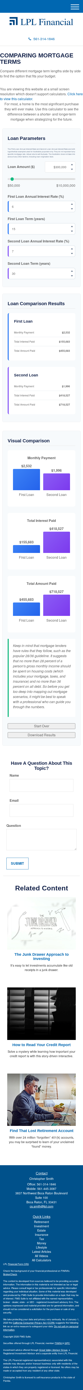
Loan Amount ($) (21, 166)
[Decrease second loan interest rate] (72, 253)
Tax (41, 1239)
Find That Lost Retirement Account (41, 1131)
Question (13, 825)
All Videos (41, 1256)
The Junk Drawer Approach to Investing (41, 956)
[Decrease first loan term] (72, 231)
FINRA (58, 1343)
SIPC (67, 1343)
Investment (41, 1226)
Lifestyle (41, 1247)
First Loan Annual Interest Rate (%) (36, 196)
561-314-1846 (44, 38)
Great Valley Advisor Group (53, 1350)
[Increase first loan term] (72, 226)
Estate (41, 1230)
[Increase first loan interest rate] (72, 204)
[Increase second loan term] (72, 271)
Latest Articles (41, 1251)
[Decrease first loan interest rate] (72, 209)
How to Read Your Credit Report (41, 1045)
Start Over (41, 725)
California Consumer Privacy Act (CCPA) (34, 1322)
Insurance (41, 1234)
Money (41, 1243)
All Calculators (41, 1260)
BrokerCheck (10, 1274)
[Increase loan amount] (72, 164)
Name (14, 775)
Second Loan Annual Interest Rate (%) (38, 241)
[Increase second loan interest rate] (72, 248)
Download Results (42, 734)
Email (14, 800)
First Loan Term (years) (26, 218)
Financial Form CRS (18, 1264)
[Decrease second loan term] (72, 275)
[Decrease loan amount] (72, 169)
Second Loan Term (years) (29, 263)
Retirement (41, 1222)
